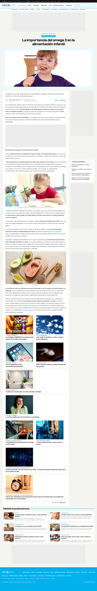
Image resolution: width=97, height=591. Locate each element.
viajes (53, 578)
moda (8, 578)
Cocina (23, 1)
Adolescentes (61, 575)
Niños (26, 575)
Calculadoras (69, 5)
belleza (13, 578)
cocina (18, 578)
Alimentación (22, 5)
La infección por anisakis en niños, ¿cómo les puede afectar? (31, 515)
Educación (44, 5)
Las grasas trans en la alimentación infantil (28, 526)
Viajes (58, 1)
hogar (47, 578)
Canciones (84, 572)
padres (22, 578)
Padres (28, 1)
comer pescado (26, 310)
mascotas (32, 578)
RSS (34, 582)
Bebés (21, 575)
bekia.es (4, 578)
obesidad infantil (10, 213)
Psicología (47, 1)
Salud (42, 1)
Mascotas (38, 1)
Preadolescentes (50, 575)
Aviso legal (5, 582)
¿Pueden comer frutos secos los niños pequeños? (76, 514)
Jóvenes (68, 575)
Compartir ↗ (63, 100)
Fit (55, 1)
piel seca (51, 231)
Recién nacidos (13, 575)
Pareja (32, 1)
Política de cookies (27, 582)
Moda (15, 1)
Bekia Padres (45, 33)
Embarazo (5, 575)
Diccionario (92, 572)
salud (37, 578)
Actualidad (10, 1)
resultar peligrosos (25, 303)
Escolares (41, 575)
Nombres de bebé (59, 5)
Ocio (50, 5)
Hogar (52, 1)
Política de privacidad (14, 582)
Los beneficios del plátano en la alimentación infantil (77, 526)
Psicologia (36, 5)
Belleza (19, 1)
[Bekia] (4, 1)
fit (50, 578)
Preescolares (33, 575)
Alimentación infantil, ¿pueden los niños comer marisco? (29, 537)
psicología (42, 578)
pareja (27, 578)
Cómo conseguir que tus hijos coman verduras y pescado (76, 537)
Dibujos (77, 572)
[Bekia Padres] (9, 5)
